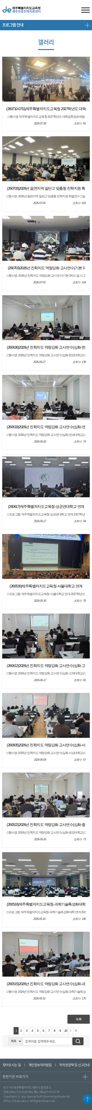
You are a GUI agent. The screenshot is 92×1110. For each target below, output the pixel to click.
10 (65, 1030)
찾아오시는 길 (11, 1065)
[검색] (78, 1041)
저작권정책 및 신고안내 (74, 1065)
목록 (79, 1019)
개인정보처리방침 (39, 1065)
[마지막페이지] (76, 1030)
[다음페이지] (70, 1030)
